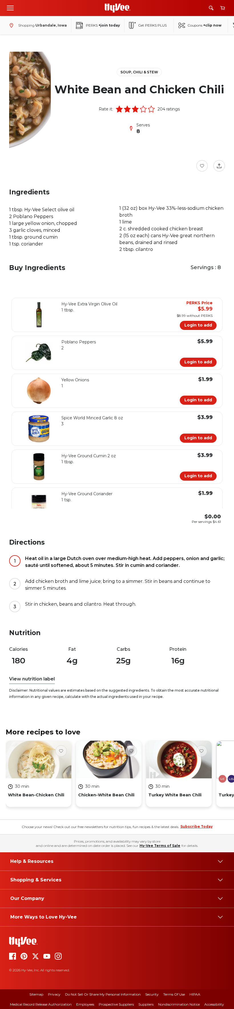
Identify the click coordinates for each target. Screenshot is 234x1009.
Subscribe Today (196, 826)
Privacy (54, 994)
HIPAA (194, 994)
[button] (119, 109)
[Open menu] (10, 7)
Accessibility (214, 1004)
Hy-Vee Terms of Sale (160, 845)
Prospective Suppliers (116, 1004)
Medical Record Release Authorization (41, 1004)
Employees (85, 1004)
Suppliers (146, 1004)
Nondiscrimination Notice (179, 1004)
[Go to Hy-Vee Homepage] (117, 8)
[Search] (211, 8)
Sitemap (36, 994)
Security (152, 994)
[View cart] (222, 8)
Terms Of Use (174, 994)
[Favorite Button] (202, 166)
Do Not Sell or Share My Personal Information (103, 994)
